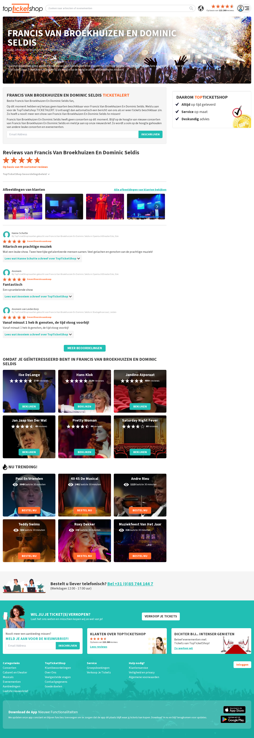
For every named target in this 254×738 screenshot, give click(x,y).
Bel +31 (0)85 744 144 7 (130, 584)
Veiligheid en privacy (142, 672)
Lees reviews (98, 647)
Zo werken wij (183, 648)
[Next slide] (157, 206)
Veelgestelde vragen (58, 677)
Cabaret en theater (15, 672)
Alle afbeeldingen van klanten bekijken (140, 190)
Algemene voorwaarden (144, 677)
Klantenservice (138, 668)
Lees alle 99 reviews (77, 57)
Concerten (9, 668)
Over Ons (50, 672)
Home (10, 50)
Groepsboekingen (98, 668)
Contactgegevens (56, 682)
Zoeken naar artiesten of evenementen (70, 8)
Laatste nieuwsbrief (15, 691)
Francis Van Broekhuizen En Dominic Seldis (40, 50)
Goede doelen (53, 686)
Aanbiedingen (11, 686)
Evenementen (12, 682)
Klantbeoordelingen (58, 668)
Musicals (8, 677)
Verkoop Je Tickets (99, 672)
